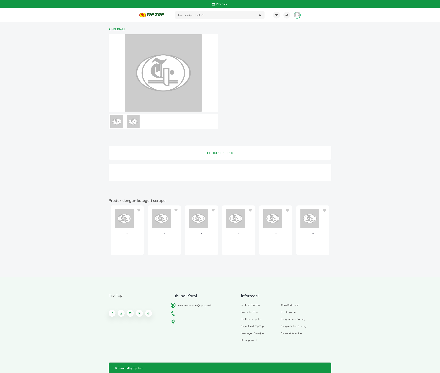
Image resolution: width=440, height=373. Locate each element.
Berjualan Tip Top (252, 326)
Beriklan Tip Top (251, 319)
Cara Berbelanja (290, 305)
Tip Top (137, 368)
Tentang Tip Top (250, 305)
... (127, 233)
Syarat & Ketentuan (292, 333)
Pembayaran (288, 312)
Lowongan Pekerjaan (253, 333)
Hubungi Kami (249, 340)
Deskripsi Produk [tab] (220, 153)
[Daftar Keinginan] (276, 15)
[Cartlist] (286, 15)
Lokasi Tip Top (249, 312)
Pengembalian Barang (293, 326)
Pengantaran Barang (293, 319)
